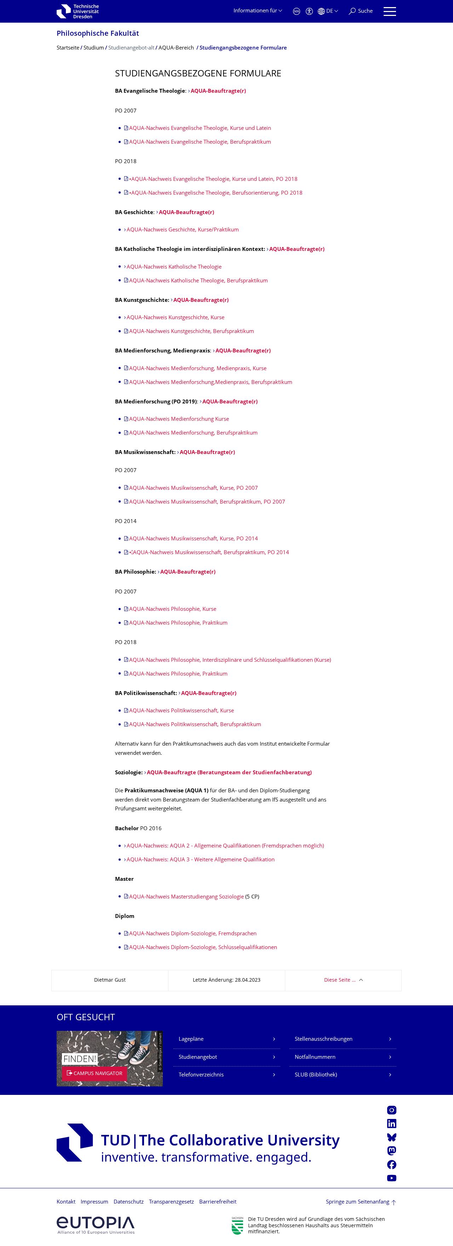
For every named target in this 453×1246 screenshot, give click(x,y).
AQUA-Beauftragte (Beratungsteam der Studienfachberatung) (229, 773)
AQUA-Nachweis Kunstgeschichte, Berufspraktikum (191, 331)
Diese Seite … (340, 980)
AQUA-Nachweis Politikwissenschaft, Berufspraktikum (195, 725)
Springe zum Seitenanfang (357, 1202)
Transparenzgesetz (171, 1202)
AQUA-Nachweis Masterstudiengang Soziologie (186, 897)
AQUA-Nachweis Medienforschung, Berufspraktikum (193, 433)
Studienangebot (198, 1057)
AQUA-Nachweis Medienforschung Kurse (179, 419)
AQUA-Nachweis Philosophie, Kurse (172, 609)
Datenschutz (129, 1202)
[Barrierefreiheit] (309, 11)
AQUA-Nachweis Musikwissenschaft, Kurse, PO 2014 (193, 539)
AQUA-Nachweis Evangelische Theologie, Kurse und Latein (200, 128)
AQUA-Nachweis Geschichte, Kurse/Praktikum (183, 230)
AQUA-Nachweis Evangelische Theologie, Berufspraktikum (200, 142)
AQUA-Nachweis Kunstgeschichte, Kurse (175, 318)
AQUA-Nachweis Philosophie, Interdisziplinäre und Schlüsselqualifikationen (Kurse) (230, 660)
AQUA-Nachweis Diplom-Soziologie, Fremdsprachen (193, 934)
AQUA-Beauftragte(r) (218, 91)
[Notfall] (296, 11)
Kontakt (66, 1202)
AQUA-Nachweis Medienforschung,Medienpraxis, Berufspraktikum (210, 382)
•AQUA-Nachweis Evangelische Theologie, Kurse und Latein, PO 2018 (213, 179)
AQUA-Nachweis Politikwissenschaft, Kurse (181, 711)
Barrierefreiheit (217, 1202)
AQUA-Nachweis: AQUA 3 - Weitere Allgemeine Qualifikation (201, 860)
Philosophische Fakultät (98, 34)
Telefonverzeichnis (201, 1075)
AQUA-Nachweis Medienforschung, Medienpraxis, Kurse (197, 369)
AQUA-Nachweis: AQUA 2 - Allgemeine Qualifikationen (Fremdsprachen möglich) (225, 846)
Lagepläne (191, 1039)
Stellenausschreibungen (323, 1039)
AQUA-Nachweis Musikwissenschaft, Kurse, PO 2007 (193, 488)
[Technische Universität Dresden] (78, 11)
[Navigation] (389, 11)
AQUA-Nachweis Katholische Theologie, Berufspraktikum (198, 281)
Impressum (94, 1202)
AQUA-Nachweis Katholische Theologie (174, 267)
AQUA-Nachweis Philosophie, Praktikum (178, 623)
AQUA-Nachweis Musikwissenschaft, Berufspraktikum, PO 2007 (207, 502)
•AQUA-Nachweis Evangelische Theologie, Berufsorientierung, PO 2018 (216, 193)
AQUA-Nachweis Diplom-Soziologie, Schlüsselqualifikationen (203, 948)
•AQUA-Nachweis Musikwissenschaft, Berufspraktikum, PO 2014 (209, 553)
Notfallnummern (315, 1057)
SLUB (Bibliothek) (316, 1075)
